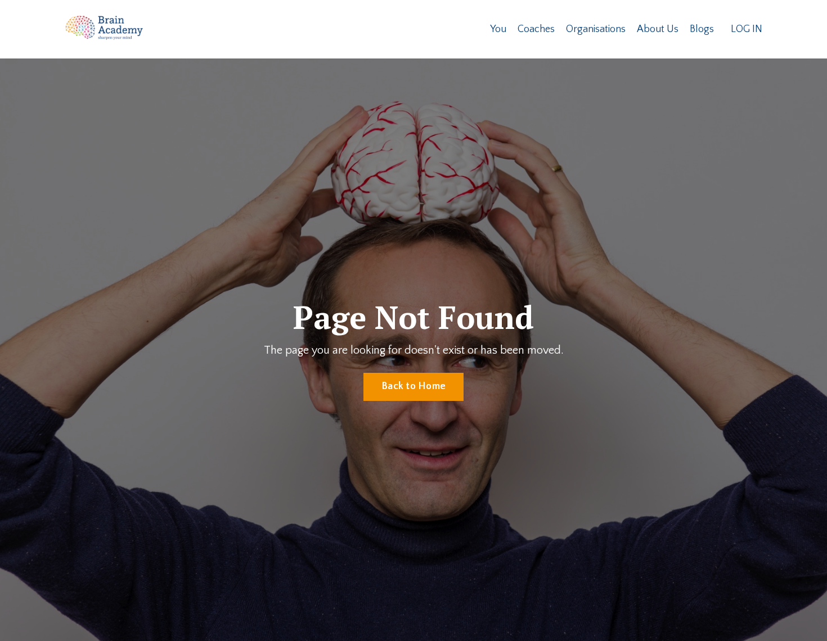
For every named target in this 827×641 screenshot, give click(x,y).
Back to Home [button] (413, 386)
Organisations (596, 29)
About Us (657, 29)
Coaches (536, 29)
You (498, 29)
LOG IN (746, 29)
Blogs (702, 29)
